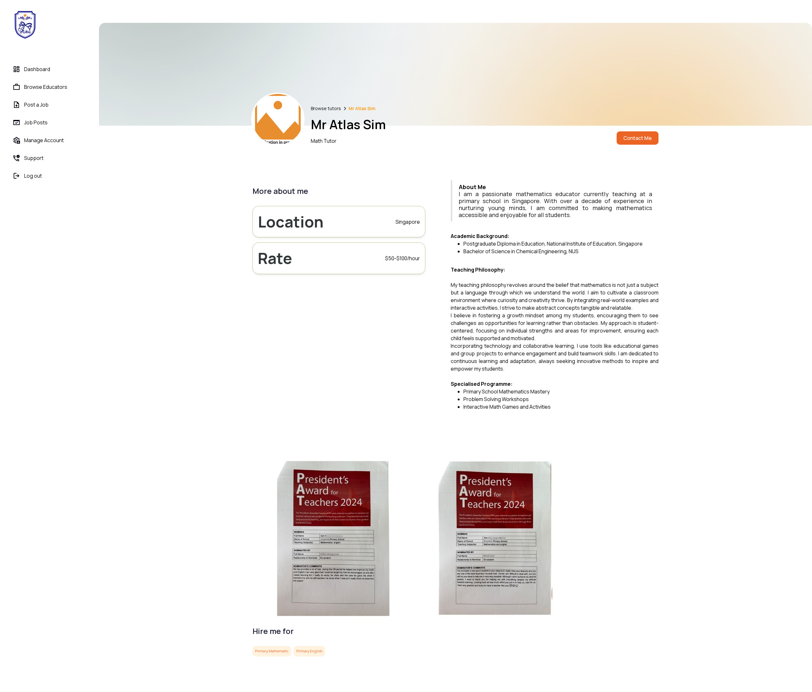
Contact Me (637, 138)
